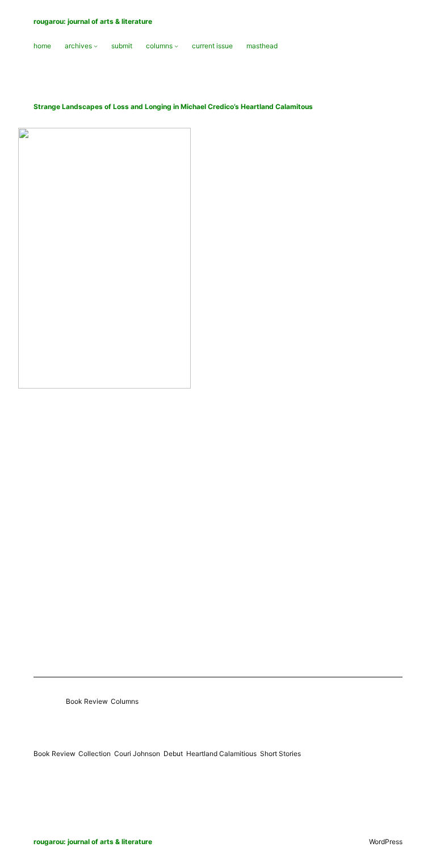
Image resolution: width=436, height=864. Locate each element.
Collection (94, 753)
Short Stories (280, 753)
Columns (125, 701)
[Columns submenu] (176, 46)
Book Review (86, 701)
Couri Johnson (137, 753)
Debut (173, 753)
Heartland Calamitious (221, 753)
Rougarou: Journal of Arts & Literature (92, 21)
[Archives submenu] (96, 46)
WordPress (386, 841)
